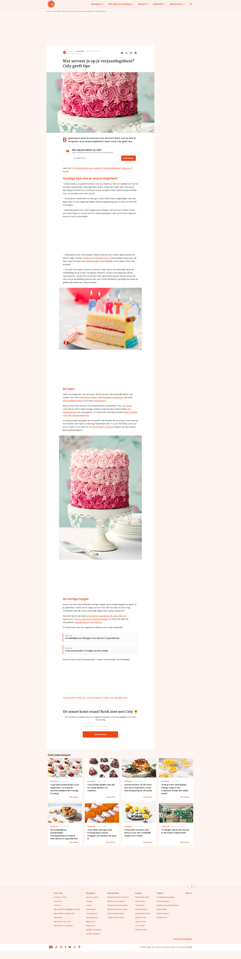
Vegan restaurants (115, 917)
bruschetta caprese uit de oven (102, 616)
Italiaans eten (141, 909)
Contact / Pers (60, 897)
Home (48, 11)
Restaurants (176, 4)
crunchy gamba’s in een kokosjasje (91, 619)
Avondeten (91, 909)
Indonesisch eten (142, 913)
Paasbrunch (162, 917)
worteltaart (99, 400)
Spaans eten (140, 917)
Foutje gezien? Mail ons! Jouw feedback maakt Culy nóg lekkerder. (95, 697)
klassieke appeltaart (113, 397)
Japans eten (140, 921)
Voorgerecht (91, 913)
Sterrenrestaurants (115, 913)
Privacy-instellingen (182, 939)
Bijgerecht (90, 921)
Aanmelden (128, 158)
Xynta (189, 947)
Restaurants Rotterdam (117, 905)
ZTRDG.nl (87, 258)
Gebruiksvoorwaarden (63, 925)
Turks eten (140, 905)
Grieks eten (140, 901)
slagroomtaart (90, 397)
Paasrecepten (163, 913)
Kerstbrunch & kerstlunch (168, 905)
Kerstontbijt (162, 909)
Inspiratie (157, 4)
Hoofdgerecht (92, 917)
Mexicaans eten (142, 897)
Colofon (57, 905)
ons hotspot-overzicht (103, 426)
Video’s (188, 893)
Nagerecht (91, 925)
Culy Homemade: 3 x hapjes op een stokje (86, 651)
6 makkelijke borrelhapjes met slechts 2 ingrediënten (92, 638)
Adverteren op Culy (62, 921)
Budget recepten (93, 929)
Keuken (142, 4)
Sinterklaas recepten (166, 897)
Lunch (89, 905)
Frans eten (140, 925)
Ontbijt (89, 901)
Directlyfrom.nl (102, 258)
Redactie (71, 51)
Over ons (58, 901)
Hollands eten (141, 929)
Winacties (58, 917)
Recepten (96, 4)
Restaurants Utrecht (116, 901)
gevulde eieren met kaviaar (88, 622)
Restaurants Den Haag (117, 909)
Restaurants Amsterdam (118, 897)
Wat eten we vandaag (119, 4)
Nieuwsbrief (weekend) (64, 913)
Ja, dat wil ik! (100, 734)
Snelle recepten (93, 934)
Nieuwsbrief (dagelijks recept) (67, 909)
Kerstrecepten (92, 897)
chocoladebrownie (72, 400)
